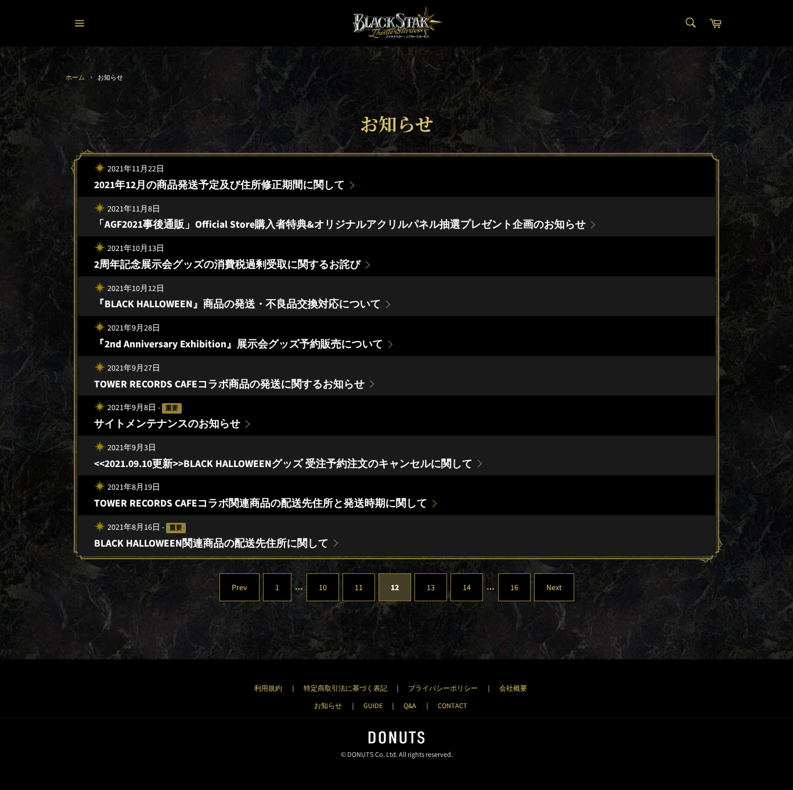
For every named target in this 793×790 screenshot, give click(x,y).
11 (359, 588)
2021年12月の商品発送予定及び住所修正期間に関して (219, 185)
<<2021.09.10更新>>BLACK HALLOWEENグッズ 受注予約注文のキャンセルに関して (283, 464)
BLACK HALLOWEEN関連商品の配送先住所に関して (211, 543)
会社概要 (513, 688)
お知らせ (328, 706)
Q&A (409, 706)
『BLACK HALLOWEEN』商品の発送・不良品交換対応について (237, 304)
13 (431, 588)
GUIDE (373, 706)
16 (514, 588)
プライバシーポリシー (443, 688)
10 (323, 588)
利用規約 (268, 688)
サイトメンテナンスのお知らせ (167, 423)
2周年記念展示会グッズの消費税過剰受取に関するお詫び (227, 264)
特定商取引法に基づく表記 (345, 688)
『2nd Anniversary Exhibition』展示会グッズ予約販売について (238, 344)
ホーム (75, 77)
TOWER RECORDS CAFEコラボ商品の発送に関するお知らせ (229, 384)
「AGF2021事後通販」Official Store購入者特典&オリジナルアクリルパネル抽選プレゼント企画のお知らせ (340, 224)
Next (554, 588)
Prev (239, 588)
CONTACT (452, 706)
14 (467, 588)
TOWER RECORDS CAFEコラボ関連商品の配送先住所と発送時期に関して (260, 503)
